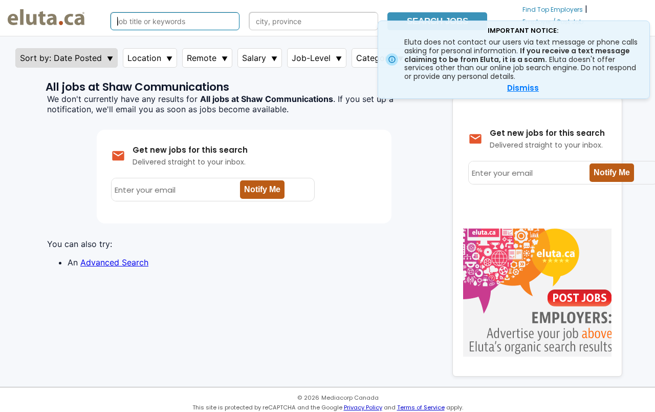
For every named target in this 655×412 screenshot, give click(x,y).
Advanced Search (114, 262)
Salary (254, 58)
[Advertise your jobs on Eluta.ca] (540, 353)
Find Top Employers (552, 9)
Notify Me (262, 189)
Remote (201, 58)
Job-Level (311, 58)
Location (144, 58)
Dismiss (523, 88)
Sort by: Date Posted (61, 58)
